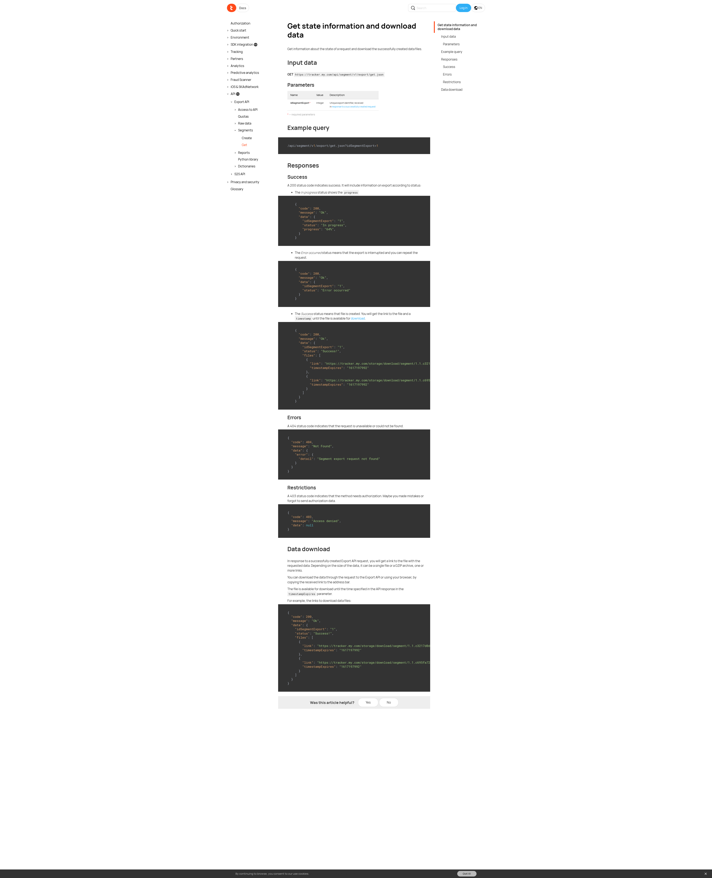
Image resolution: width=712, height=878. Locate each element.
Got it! (467, 874)
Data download (451, 89)
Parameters (451, 44)
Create (247, 138)
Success (449, 67)
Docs (242, 8)
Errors (447, 74)
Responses (449, 59)
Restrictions (452, 82)
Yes (368, 702)
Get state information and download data (457, 27)
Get (244, 145)
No (389, 702)
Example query (451, 52)
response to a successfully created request (354, 106)
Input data (448, 36)
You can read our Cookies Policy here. (333, 874)
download (358, 318)
